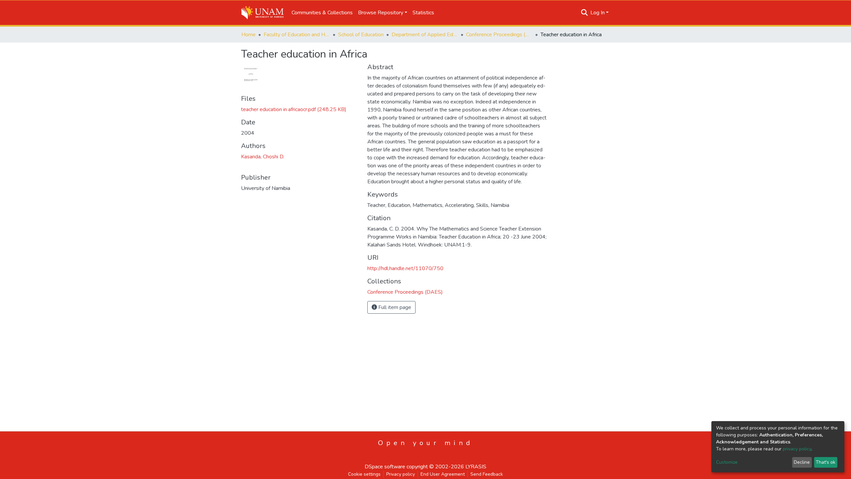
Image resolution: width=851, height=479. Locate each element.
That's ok (825, 462)
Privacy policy (400, 474)
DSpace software (385, 466)
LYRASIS (475, 466)
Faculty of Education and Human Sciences (297, 34)
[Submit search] (584, 12)
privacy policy (797, 449)
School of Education (361, 34)
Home (248, 34)
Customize (727, 462)
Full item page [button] (394, 307)
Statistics (423, 12)
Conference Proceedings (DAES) (499, 34)
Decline (802, 462)
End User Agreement (443, 474)
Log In (597, 12)
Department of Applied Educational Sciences (425, 34)
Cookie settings (364, 474)
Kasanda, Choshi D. (262, 156)
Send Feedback (486, 474)
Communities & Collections (322, 12)
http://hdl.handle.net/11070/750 (405, 268)
